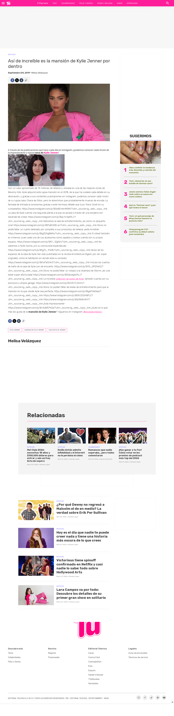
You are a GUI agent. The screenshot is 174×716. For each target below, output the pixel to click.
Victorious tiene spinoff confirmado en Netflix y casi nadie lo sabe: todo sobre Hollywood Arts (79, 566)
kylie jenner (15, 330)
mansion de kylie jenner (34, 330)
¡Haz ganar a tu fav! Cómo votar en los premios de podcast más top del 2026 (130, 454)
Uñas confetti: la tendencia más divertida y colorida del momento (142, 170)
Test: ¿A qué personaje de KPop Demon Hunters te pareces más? (141, 218)
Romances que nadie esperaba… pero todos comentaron (101, 453)
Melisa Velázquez (39, 73)
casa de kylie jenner (57, 330)
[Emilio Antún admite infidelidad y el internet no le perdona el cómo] (72, 436)
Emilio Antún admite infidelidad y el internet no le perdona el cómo (71, 453)
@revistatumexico (92, 311)
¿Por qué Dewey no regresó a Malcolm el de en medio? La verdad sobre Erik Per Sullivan (81, 508)
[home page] (8, 3)
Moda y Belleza (104, 3)
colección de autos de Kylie (70, 278)
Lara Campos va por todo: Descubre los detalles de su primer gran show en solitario (81, 594)
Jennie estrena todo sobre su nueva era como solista (142, 194)
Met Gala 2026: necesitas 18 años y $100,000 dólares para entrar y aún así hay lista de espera (40, 455)
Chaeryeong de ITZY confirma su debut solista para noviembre (141, 231)
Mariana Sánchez (106, 459)
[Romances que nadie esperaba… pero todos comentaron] (102, 436)
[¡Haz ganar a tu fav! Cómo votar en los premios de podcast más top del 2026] (133, 436)
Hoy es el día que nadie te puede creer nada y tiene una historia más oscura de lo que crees (82, 536)
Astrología (132, 3)
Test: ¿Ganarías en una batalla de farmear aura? (141, 182)
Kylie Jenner (51, 152)
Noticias (11, 54)
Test (55, 3)
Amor (119, 3)
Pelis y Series (86, 3)
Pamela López (45, 464)
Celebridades (68, 3)
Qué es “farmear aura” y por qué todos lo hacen (142, 206)
